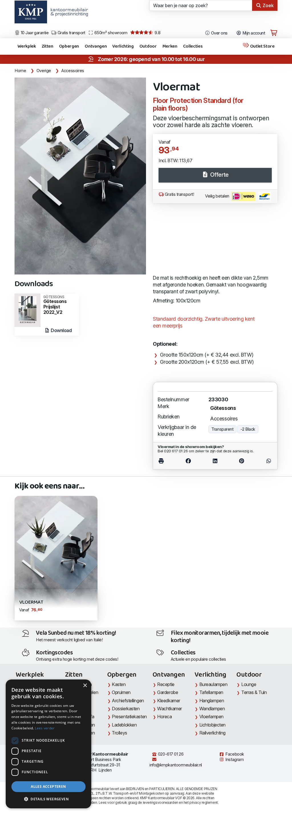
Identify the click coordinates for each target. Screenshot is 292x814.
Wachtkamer (169, 708)
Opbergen (69, 46)
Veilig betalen (217, 196)
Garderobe (167, 692)
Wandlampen (212, 708)
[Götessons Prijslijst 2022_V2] (27, 310)
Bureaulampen (213, 684)
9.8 (156, 32)
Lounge (248, 684)
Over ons (219, 33)
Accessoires (72, 70)
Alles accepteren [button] (48, 786)
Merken (170, 46)
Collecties (193, 46)
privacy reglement (203, 802)
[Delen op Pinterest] (241, 461)
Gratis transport (70, 32)
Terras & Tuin (254, 692)
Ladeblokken (124, 725)
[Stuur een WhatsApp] (263, 461)
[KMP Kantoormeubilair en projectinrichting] (67, 14)
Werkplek (26, 46)
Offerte (218, 174)
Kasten (118, 684)
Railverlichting (212, 733)
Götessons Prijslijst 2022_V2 (55, 305)
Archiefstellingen (128, 700)
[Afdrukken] (166, 461)
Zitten (47, 46)
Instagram (234, 759)
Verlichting (122, 46)
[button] (48, 799)
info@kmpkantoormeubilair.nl (175, 765)
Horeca (164, 716)
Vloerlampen (211, 716)
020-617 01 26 (170, 754)
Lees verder (44, 728)
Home (20, 70)
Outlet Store (262, 46)
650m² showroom (110, 32)
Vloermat (31, 602)
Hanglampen (211, 700)
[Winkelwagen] (273, 33)
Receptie (165, 684)
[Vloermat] (80, 176)
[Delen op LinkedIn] (215, 461)
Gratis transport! (179, 194)
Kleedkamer (168, 700)
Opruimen (121, 692)
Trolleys (119, 733)
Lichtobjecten (212, 725)
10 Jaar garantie (34, 32)
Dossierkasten (125, 708)
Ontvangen (96, 46)
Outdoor (148, 46)
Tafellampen (211, 692)
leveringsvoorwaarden (160, 802)
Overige (43, 70)
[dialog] (48, 743)
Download (61, 330)
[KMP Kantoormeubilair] (31, 14)
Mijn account (253, 33)
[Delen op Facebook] (188, 461)
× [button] (85, 685)
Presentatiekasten (129, 716)
